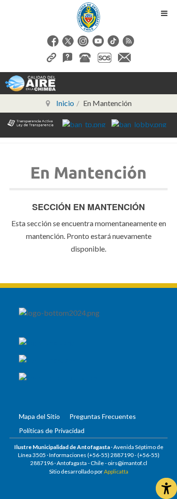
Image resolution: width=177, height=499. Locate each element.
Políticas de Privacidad (51, 430)
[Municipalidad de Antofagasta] (89, 17)
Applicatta (116, 471)
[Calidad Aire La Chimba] (30, 82)
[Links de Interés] (51, 56)
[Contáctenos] (124, 56)
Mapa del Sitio (39, 416)
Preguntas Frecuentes (102, 416)
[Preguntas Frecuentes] (67, 56)
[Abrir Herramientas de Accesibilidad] (166, 488)
